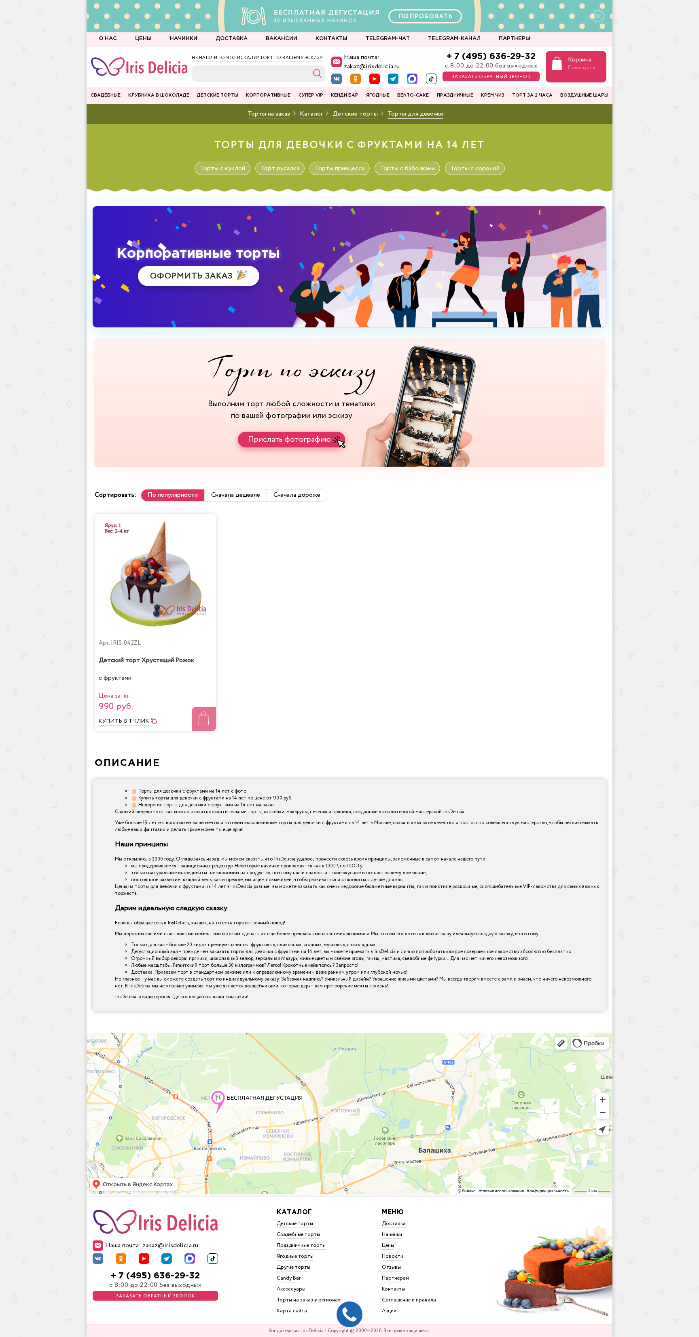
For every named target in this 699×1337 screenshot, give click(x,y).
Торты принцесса (339, 168)
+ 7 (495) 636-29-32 (491, 56)
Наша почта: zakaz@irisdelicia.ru (372, 62)
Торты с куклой (222, 168)
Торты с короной (475, 168)
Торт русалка (280, 168)
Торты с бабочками (407, 168)
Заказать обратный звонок (491, 77)
